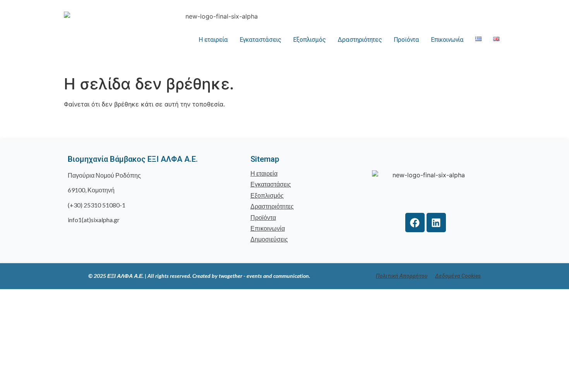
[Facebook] (415, 222)
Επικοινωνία (447, 39)
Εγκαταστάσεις (260, 39)
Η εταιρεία (213, 39)
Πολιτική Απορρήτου (401, 276)
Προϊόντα (406, 39)
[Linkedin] (436, 222)
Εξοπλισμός (309, 39)
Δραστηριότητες (360, 39)
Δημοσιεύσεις (269, 239)
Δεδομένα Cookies (458, 276)
